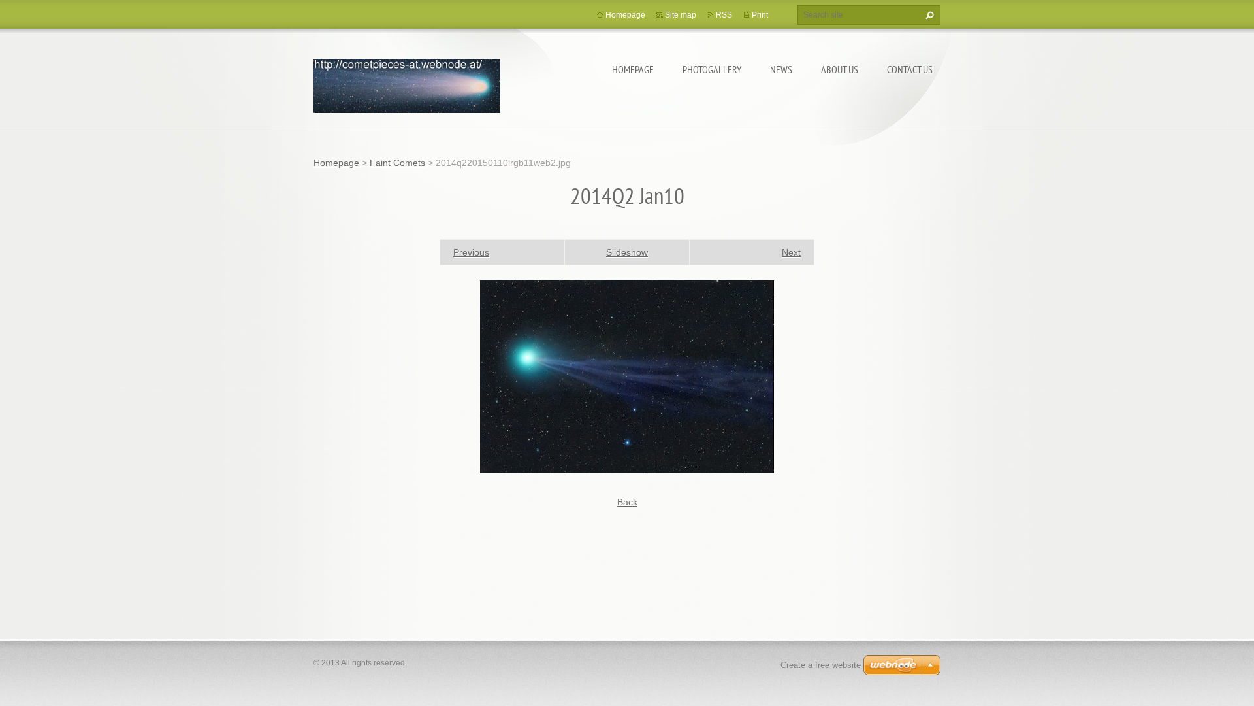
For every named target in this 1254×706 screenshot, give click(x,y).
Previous (471, 252)
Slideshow (627, 252)
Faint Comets (397, 163)
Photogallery (712, 69)
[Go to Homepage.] (407, 83)
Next (791, 252)
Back (627, 502)
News (781, 69)
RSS (724, 15)
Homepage (633, 69)
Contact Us (910, 69)
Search (928, 15)
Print (760, 15)
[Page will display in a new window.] (627, 376)
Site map (680, 15)
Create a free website (820, 665)
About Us (839, 69)
